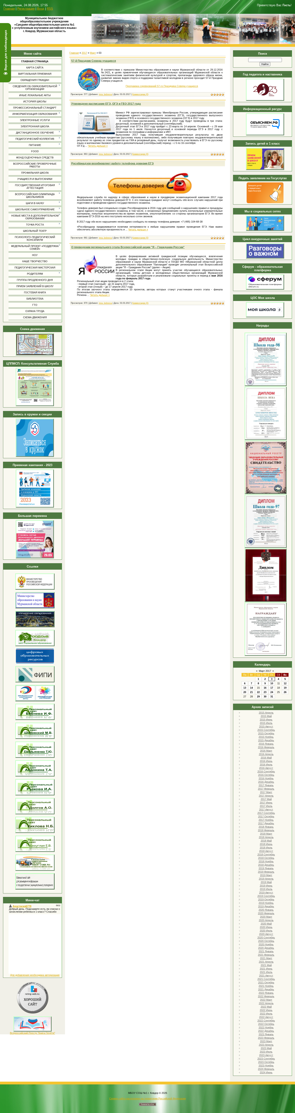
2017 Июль (266, 806)
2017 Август (266, 809)
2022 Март (266, 999)
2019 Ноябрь (266, 903)
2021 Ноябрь (266, 986)
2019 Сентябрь (266, 896)
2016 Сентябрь (266, 771)
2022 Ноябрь (266, 1027)
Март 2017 (265, 671)
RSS (50, 8)
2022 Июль (266, 1013)
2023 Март (266, 1041)
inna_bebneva (105, 94)
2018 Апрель (266, 837)
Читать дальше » (98, 145)
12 (285, 683)
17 (271, 687)
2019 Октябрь (266, 899)
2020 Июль (266, 930)
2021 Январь (266, 951)
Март (93, 52)
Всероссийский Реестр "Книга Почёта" (32, 1033)
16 (265, 687)
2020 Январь (266, 909)
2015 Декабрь (266, 740)
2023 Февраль (266, 1037)
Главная (9, 8)
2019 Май (266, 882)
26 (285, 692)
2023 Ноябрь (266, 1065)
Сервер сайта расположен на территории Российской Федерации (147, 1098)
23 (265, 692)
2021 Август (266, 975)
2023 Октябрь (266, 1062)
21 (251, 692)
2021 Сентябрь (266, 979)
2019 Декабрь (266, 906)
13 (244, 687)
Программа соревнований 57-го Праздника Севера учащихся (162, 86)
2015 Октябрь (266, 733)
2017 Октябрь (266, 816)
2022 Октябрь (266, 1024)
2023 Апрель (266, 1044)
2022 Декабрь (266, 1031)
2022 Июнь (266, 1010)
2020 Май (266, 923)
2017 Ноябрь (266, 819)
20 (244, 692)
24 (271, 692)
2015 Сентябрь (266, 730)
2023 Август (266, 1055)
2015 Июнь (266, 719)
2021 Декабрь (266, 989)
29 (258, 696)
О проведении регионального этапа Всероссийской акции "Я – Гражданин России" (128, 247)
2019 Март (266, 875)
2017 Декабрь (266, 823)
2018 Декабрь (266, 864)
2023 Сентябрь (266, 1058)
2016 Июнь (266, 761)
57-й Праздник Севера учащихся (93, 60)
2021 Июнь (266, 968)
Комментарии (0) (140, 94)
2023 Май (266, 1048)
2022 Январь (266, 992)
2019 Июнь (266, 885)
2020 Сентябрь (266, 937)
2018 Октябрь (266, 858)
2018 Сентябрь (266, 854)
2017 (84, 52)
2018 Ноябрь (266, 861)
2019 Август (266, 892)
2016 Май (266, 757)
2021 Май (266, 965)
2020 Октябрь (266, 941)
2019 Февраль (266, 871)
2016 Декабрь (266, 781)
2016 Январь (266, 743)
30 (265, 696)
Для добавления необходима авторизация (34, 975)
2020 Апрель (266, 920)
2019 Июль (266, 889)
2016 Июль (266, 764)
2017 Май (266, 799)
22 (258, 692)
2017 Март (266, 792)
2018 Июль (266, 847)
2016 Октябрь (266, 775)
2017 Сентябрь (266, 813)
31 (271, 696)
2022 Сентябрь (266, 1020)
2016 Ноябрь (266, 778)
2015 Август (266, 726)
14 (251, 687)
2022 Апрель (266, 1003)
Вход (40, 8)
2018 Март (266, 833)
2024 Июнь (266, 1072)
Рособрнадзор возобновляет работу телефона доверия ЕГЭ (112, 163)
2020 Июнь (266, 927)
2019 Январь (266, 868)
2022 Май (266, 1006)
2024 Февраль (266, 1069)
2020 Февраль (266, 913)
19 (285, 687)
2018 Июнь (266, 844)
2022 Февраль (266, 996)
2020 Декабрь (266, 947)
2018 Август (266, 851)
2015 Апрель (266, 712)
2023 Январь (266, 1034)
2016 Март (266, 750)
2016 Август (266, 768)
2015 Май (266, 716)
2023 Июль (266, 1051)
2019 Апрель (266, 878)
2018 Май (266, 840)
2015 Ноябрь (266, 736)
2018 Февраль (266, 830)
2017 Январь (266, 785)
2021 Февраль (266, 954)
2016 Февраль (266, 747)
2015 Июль (266, 723)
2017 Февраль (266, 788)
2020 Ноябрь (266, 944)
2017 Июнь (266, 802)
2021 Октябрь (266, 982)
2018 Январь (266, 826)
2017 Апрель (266, 795)
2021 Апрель (266, 961)
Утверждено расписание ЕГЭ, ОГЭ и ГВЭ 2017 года (106, 103)
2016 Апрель (266, 754)
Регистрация (26, 8)
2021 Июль (266, 972)
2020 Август (266, 934)
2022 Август (266, 1017)
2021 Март (266, 958)
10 (271, 683)
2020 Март (266, 916)
